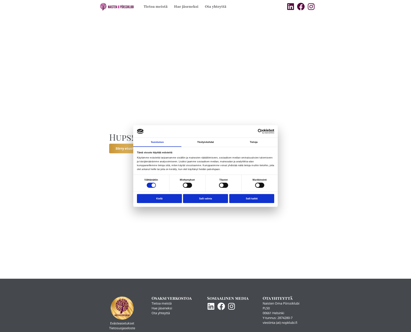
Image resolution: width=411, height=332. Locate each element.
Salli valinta (205, 198)
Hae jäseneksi (186, 6)
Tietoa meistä (156, 6)
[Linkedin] (290, 6)
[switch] (187, 185)
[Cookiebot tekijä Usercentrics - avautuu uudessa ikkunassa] (260, 131)
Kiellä (159, 198)
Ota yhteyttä (215, 6)
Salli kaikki (252, 198)
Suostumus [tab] (157, 142)
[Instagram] (311, 6)
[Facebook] (301, 6)
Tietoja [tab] (254, 142)
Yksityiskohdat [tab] (205, 142)
